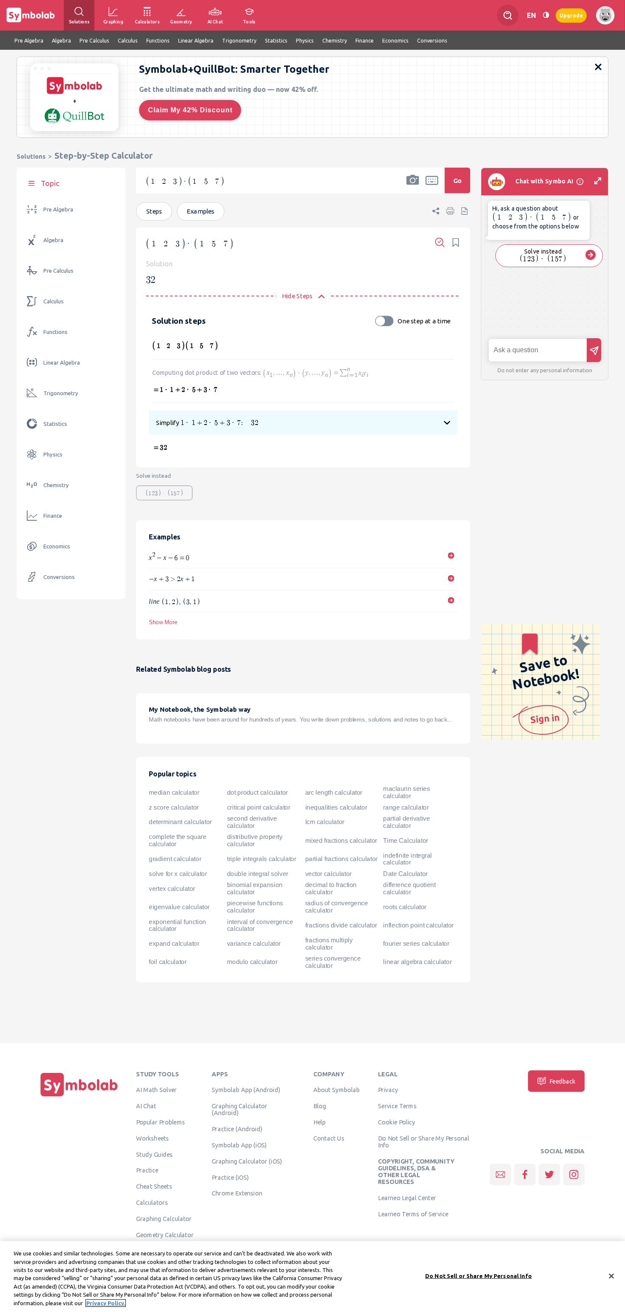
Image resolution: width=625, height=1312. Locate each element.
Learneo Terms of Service (413, 1214)
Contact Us (328, 1138)
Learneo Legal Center (407, 1198)
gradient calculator (175, 859)
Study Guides (154, 1154)
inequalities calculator (336, 807)
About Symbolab (336, 1090)
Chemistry (56, 485)
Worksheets (152, 1138)
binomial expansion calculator (255, 888)
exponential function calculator (177, 925)
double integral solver (257, 873)
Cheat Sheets (154, 1186)
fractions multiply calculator (329, 944)
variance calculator (254, 943)
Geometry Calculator (164, 1234)
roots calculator (404, 907)
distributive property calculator (255, 840)
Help (319, 1122)
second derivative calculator (252, 822)
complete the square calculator (177, 840)
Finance (52, 516)
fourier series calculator (416, 943)
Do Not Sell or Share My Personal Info (423, 1141)
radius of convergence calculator (336, 907)
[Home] (79, 1096)
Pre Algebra (58, 209)
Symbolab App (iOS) (239, 1145)
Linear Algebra (61, 362)
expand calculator (174, 943)
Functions (55, 332)
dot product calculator (257, 792)
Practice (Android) (237, 1129)
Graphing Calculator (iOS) (247, 1161)
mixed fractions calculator (341, 840)
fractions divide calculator (341, 925)
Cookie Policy (396, 1122)
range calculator (406, 807)
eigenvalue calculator (179, 907)
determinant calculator (180, 822)
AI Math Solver (156, 1090)
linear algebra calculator (417, 962)
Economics (56, 546)
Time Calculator (405, 840)
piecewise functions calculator (255, 907)
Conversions (59, 577)
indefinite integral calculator (407, 859)
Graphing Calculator (164, 1218)
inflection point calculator (418, 925)
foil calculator (167, 962)
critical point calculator (258, 807)
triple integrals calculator (261, 859)
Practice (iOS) (230, 1177)
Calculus (53, 301)
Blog (319, 1106)
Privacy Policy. (105, 1303)
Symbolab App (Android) (246, 1090)
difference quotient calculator (409, 888)
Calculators (152, 1202)
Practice (147, 1170)
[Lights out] (546, 15)
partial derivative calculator (406, 822)
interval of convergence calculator (260, 925)
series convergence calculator (333, 962)
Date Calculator (405, 873)
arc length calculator (333, 792)
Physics (52, 454)
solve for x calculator (178, 873)
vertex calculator (172, 888)
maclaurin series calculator (406, 793)
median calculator (174, 792)
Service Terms (397, 1106)
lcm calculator (324, 822)
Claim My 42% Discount (190, 110)
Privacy (388, 1090)
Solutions (31, 156)
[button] (412, 186)
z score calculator (174, 807)
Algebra (53, 240)
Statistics (55, 424)
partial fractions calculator (341, 859)
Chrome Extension (237, 1193)
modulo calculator (252, 962)
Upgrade (571, 15)
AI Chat (146, 1106)
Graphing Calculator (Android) (239, 1109)
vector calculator (328, 873)
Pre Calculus (58, 271)
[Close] (611, 1275)
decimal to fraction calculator (331, 888)
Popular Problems (160, 1122)
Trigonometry (60, 393)
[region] (312, 1276)
